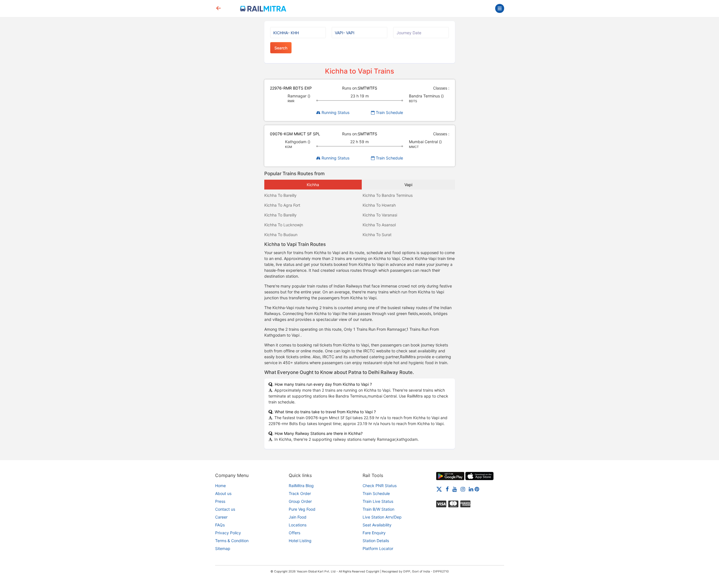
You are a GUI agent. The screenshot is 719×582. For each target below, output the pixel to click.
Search (280, 47)
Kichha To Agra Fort (282, 205)
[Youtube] (454, 489)
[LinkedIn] (471, 489)
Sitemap (222, 548)
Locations (297, 524)
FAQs (220, 524)
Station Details (376, 540)
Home (220, 485)
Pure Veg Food (302, 509)
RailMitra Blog (301, 485)
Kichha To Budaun (280, 234)
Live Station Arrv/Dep (382, 517)
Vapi (408, 184)
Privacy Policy (228, 532)
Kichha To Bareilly (280, 195)
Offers (294, 532)
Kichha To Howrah (379, 205)
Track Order (300, 493)
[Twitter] (439, 489)
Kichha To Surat (377, 234)
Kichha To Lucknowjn (283, 224)
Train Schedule (389, 112)
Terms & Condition (232, 540)
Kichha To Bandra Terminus (388, 195)
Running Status (334, 112)
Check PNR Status (380, 485)
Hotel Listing (300, 540)
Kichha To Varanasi (380, 215)
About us (223, 493)
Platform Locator (378, 548)
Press (220, 501)
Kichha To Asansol (379, 224)
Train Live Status (378, 501)
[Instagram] (463, 489)
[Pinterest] (477, 489)
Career (221, 517)
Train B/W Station (378, 509)
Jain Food (297, 517)
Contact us (225, 509)
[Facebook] (447, 489)
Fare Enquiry (374, 532)
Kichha (313, 184)
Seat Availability (377, 524)
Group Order (300, 501)
